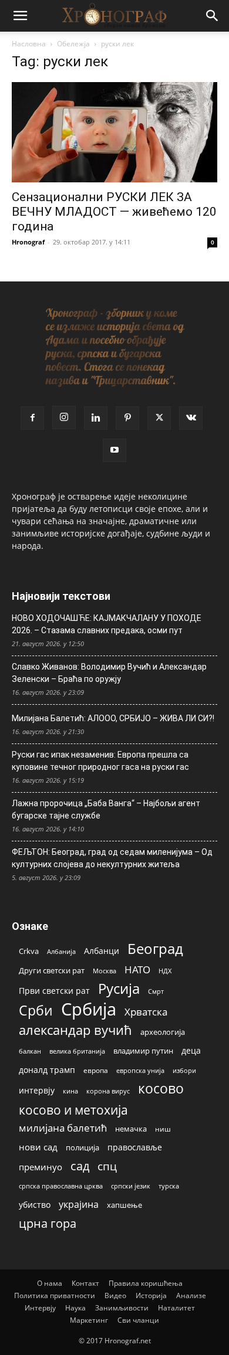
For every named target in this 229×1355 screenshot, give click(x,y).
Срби (36, 1010)
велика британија (77, 1051)
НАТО (137, 969)
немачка (131, 1128)
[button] (20, 16)
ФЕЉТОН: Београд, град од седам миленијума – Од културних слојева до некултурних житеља (112, 858)
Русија (119, 989)
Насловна (29, 44)
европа (95, 1070)
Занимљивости (122, 1308)
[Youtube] (114, 450)
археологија (162, 1032)
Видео (115, 1295)
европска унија (140, 1070)
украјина (79, 1204)
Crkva (29, 951)
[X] (159, 418)
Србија (88, 1009)
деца (191, 1050)
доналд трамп (47, 1070)
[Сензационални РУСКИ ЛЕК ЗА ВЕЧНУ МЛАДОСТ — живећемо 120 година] (114, 132)
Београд (155, 948)
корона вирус (108, 1091)
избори (184, 1070)
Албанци (101, 950)
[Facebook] (32, 418)
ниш (163, 1129)
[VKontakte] (191, 418)
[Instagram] (64, 417)
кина (70, 1090)
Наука (75, 1308)
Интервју (40, 1308)
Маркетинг (89, 1320)
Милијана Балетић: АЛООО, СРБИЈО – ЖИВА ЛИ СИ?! (113, 718)
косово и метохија (73, 1109)
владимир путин (143, 1050)
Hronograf (28, 241)
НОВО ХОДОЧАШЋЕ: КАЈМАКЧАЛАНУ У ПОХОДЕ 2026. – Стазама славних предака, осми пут (106, 624)
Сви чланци (138, 1320)
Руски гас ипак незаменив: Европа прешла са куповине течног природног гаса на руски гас (100, 761)
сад (79, 1166)
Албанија (61, 951)
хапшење (124, 1205)
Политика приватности (54, 1295)
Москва (104, 970)
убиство (34, 1204)
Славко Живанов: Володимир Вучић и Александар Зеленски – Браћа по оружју (109, 673)
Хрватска (145, 1012)
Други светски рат (52, 970)
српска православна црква (61, 1186)
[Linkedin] (95, 418)
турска (169, 1185)
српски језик (130, 1185)
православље (134, 1147)
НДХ (165, 970)
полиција (82, 1147)
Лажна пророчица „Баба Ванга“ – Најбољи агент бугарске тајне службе (106, 809)
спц (107, 1166)
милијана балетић (63, 1128)
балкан (30, 1051)
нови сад (38, 1147)
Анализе (191, 1295)
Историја (151, 1295)
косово (161, 1088)
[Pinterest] (127, 418)
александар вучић (75, 1030)
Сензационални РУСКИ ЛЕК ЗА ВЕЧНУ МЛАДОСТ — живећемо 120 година (114, 211)
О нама (49, 1283)
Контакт (85, 1283)
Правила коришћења (146, 1283)
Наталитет (176, 1308)
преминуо (40, 1167)
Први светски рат (54, 990)
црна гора (47, 1223)
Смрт (156, 991)
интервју (37, 1090)
